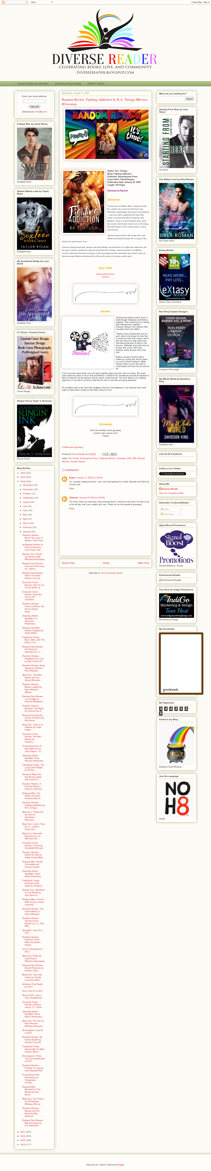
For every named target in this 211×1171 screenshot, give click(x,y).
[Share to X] (109, 454)
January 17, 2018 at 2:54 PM (89, 478)
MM (134, 458)
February (28, 527)
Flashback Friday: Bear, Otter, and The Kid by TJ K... (33, 640)
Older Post (143, 563)
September (28, 497)
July (25, 506)
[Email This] (103, 454)
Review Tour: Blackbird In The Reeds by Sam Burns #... (33, 892)
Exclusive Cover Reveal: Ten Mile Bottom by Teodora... (31, 738)
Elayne (72, 478)
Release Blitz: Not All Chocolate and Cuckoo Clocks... (32, 864)
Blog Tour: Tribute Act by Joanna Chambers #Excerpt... (32, 816)
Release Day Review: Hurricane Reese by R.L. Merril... (33, 566)
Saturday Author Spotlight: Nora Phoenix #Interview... (33, 758)
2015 (23, 1140)
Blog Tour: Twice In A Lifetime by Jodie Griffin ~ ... (32, 727)
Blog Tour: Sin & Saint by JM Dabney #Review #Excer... (33, 1101)
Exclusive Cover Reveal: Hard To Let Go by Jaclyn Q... (33, 585)
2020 (23, 473)
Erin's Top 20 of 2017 (32, 991)
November (28, 489)
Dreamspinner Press (105, 274)
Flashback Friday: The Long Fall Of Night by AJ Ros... (33, 767)
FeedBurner (41, 111)
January (27, 531)
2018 (23, 481)
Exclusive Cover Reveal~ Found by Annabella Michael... (33, 845)
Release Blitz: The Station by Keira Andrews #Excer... (32, 796)
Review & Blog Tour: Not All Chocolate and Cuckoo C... (32, 777)
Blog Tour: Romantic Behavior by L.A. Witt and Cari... (32, 836)
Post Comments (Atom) (111, 573)
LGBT (129, 458)
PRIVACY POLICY (96, 83)
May (25, 514)
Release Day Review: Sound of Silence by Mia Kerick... (33, 718)
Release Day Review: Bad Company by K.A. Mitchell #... (32, 1123)
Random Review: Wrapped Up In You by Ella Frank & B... (33, 658)
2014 (23, 1144)
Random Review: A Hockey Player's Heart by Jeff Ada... (32, 786)
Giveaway (121, 458)
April (25, 519)
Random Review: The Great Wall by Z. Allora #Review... (33, 911)
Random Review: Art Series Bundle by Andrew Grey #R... (32, 1040)
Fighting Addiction (107, 458)
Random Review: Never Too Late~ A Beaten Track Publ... (33, 538)
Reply (71, 488)
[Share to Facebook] (112, 454)
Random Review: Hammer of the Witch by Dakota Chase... (31, 941)
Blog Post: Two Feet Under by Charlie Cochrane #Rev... (32, 977)
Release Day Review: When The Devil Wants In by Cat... (32, 575)
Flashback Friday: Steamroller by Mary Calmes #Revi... (33, 1049)
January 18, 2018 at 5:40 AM (92, 497)
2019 (23, 477)
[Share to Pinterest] (115, 454)
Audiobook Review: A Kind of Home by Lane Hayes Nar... (32, 547)
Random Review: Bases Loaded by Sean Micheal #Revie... (32, 688)
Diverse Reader (170, 489)
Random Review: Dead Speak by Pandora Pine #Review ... (33, 668)
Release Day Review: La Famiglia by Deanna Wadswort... (33, 699)
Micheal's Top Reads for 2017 (32, 985)
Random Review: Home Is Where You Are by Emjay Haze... (33, 607)
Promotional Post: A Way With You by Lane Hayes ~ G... (32, 749)
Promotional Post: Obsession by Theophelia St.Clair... (31, 1079)
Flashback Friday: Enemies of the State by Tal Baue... (33, 883)
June (25, 510)
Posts (166, 509)
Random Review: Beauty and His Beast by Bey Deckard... (31, 1112)
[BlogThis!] (106, 454)
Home (106, 563)
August (26, 502)
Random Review (78, 461)
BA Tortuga (74, 458)
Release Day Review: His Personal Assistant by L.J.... (32, 649)
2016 (23, 1136)
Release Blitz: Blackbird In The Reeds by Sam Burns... (31, 1091)
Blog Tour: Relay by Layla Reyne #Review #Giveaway (33, 958)
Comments (168, 514)
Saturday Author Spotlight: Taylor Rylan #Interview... (32, 874)
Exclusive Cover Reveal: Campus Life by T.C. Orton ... (33, 1005)
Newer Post (68, 563)
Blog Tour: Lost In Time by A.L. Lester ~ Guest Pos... (33, 826)
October (27, 493)
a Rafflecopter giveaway (72, 447)
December (28, 485)
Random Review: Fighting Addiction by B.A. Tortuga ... (33, 805)
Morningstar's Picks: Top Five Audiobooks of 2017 (33, 1058)
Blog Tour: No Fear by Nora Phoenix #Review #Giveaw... (33, 1023)
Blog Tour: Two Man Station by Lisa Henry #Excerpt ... (32, 677)
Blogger (121, 1165)
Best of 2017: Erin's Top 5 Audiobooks (32, 996)
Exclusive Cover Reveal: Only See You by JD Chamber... (32, 596)
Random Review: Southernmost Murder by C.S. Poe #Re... (33, 922)
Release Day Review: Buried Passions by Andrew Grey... (32, 968)
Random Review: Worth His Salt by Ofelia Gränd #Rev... (33, 855)
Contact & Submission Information (33, 83)
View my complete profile (171, 493)
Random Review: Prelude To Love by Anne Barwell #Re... (33, 1068)
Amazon (105, 277)
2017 (23, 1132)
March (26, 523)
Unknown (73, 497)
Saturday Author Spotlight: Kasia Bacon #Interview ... (33, 1014)
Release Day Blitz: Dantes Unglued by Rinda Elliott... (32, 630)
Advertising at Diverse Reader (68, 83)
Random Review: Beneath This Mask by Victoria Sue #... (33, 708)
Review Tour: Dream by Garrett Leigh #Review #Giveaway (33, 557)
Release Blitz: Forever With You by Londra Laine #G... (33, 902)
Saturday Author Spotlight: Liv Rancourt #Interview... (30, 620)
